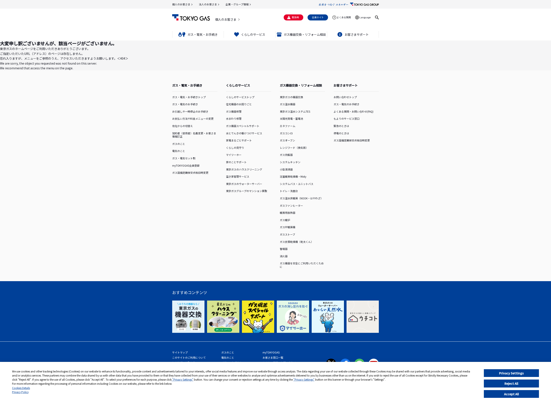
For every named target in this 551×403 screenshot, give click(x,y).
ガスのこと (178, 144)
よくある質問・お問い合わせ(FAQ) (353, 111)
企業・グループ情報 (237, 4)
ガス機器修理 (233, 111)
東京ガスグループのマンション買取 (246, 191)
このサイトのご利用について (189, 357)
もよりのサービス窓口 (346, 118)
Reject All (511, 383)
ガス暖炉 (285, 220)
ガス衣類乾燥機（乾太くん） (296, 241)
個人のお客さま (181, 4)
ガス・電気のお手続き (185, 104)
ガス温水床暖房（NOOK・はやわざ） (301, 198)
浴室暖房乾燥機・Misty (293, 176)
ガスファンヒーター (291, 205)
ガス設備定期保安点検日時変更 (190, 172)
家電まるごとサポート (239, 140)
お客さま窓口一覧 (273, 357)
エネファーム (287, 126)
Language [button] (365, 17)
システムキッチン (290, 162)
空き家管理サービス (237, 176)
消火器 (284, 256)
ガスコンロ (286, 133)
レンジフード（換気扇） (294, 147)
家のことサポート (236, 162)
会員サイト (318, 17)
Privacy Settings (511, 373)
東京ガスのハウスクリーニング (244, 169)
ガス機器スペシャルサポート (242, 126)
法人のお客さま (208, 4)
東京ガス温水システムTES (295, 111)
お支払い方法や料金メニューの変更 (193, 118)
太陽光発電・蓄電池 (291, 118)
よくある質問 (344, 17)
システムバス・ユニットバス (296, 184)
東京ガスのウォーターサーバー (244, 184)
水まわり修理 (233, 118)
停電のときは (341, 133)
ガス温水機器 (287, 104)
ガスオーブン (287, 140)
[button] (377, 17)
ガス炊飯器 (286, 155)
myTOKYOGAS (271, 352)
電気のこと (178, 151)
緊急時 (295, 17)
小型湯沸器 (286, 169)
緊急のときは (341, 126)
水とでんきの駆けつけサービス (244, 133)
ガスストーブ (287, 234)
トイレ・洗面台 (289, 191)
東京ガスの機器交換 (291, 97)
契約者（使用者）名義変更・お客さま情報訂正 (194, 134)
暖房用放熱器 (287, 212)
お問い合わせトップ (345, 97)
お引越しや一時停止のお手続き (190, 111)
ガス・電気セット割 (183, 158)
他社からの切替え (182, 126)
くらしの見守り (235, 147)
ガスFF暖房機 (287, 227)
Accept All (511, 394)
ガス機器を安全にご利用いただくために (302, 264)
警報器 (284, 249)
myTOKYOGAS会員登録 (186, 165)
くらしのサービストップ (240, 97)
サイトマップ (180, 352)
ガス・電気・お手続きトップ (189, 97)
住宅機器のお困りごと (239, 104)
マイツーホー (233, 155)
